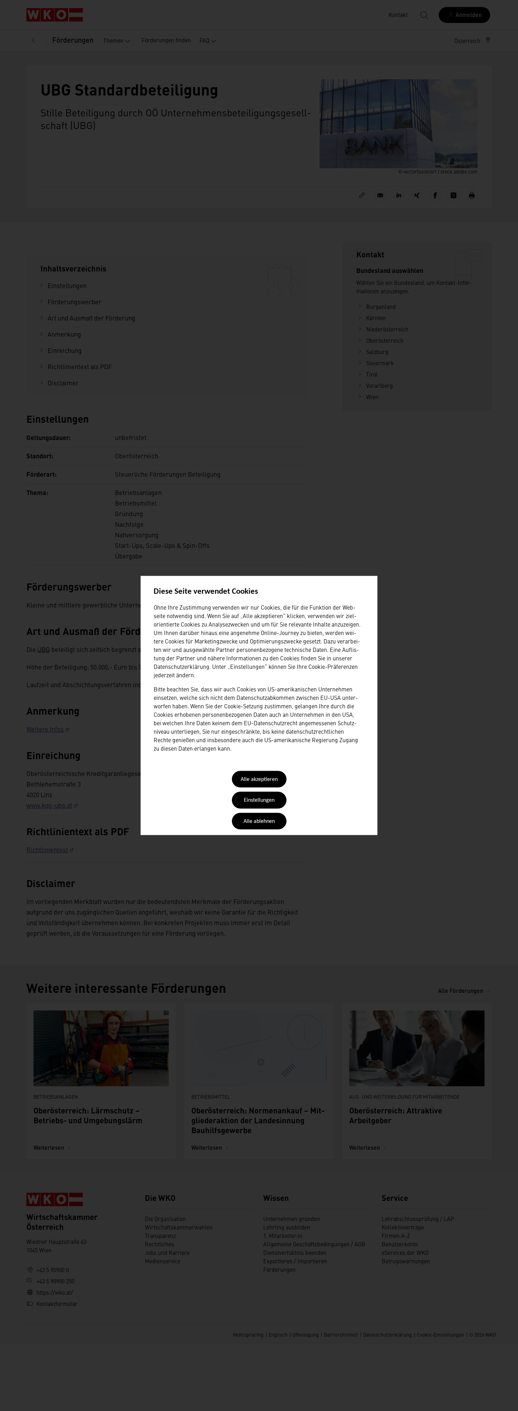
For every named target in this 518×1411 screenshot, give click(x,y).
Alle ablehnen (259, 821)
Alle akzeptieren (259, 779)
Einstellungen (259, 801)
